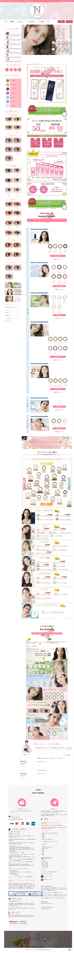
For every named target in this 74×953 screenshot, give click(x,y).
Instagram (31, 939)
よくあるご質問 (41, 21)
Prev (23, 40)
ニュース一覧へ (67, 754)
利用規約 (11, 315)
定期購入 (61, 21)
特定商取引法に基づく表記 (11, 307)
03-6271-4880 (8, 0)
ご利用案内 (12, 21)
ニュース (44, 761)
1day (11, 47)
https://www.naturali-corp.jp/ (46, 903)
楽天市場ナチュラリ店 (47, 879)
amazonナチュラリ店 (47, 876)
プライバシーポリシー (11, 310)
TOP (5, 21)
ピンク (13, 93)
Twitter (45, 939)
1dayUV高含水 (12, 42)
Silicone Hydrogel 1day (14, 34)
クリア (13, 105)
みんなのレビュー (20, 21)
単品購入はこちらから (57, 259)
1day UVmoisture (13, 51)
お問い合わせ (11, 321)
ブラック (14, 88)
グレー (13, 101)
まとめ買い (69, 21)
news (48, 21)
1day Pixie (12, 38)
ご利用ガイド (11, 312)
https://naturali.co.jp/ (45, 908)
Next (70, 40)
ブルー (13, 97)
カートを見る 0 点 (63, 1)
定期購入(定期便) (57, 255)
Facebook (38, 939)
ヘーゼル (14, 84)
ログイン (71, 1)
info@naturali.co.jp (28, 0)
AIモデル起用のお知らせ (42, 770)
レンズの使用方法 (31, 21)
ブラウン (14, 80)
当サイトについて (11, 304)
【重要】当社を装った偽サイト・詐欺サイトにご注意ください (50, 758)
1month (11, 55)
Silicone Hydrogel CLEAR (15, 60)
